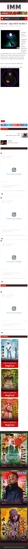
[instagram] (26, 1)
